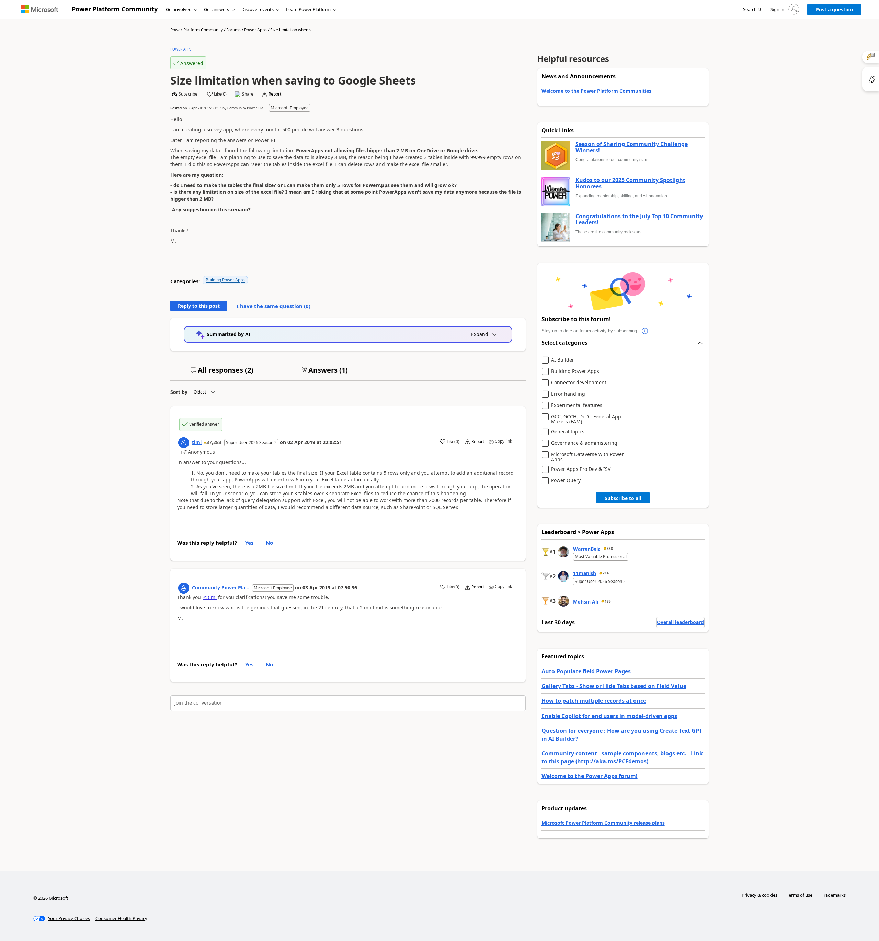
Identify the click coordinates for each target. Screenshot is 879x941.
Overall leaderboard (680, 622)
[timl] (183, 442)
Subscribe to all (623, 498)
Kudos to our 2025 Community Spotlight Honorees (630, 183)
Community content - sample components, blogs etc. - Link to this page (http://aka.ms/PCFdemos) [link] (622, 757)
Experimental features (576, 405)
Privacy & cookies (759, 895)
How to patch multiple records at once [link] (593, 701)
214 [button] (606, 573)
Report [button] (275, 94)
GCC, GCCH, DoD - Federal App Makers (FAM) (586, 419)
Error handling (568, 394)
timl (197, 442)
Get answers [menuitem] (216, 9)
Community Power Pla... (246, 108)
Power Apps (255, 30)
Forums (233, 30)
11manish (584, 573)
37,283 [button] (213, 442)
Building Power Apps (225, 280)
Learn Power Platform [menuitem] (308, 9)
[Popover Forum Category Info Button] (645, 331)
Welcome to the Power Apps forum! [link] (589, 776)
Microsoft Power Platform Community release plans (603, 823)
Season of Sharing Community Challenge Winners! (631, 147)
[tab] (221, 372)
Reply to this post (199, 305)
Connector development (578, 383)
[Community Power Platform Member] (183, 588)
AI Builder (562, 360)
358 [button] (610, 548)
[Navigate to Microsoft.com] (39, 9)
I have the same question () (273, 305)
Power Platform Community (115, 9)
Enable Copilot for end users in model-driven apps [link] (609, 716)
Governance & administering (584, 443)
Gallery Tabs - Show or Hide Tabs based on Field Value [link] (613, 686)
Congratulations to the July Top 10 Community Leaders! (639, 219)
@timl (210, 597)
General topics (567, 432)
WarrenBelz (586, 548)
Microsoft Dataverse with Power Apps (587, 457)
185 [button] (608, 601)
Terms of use (799, 895)
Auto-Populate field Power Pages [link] (586, 671)
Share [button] (247, 94)
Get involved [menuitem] (179, 9)
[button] (752, 9)
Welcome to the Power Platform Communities (596, 91)
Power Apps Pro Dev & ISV (580, 469)
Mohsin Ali (585, 601)
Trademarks (834, 895)
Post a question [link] (834, 9)
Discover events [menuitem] (257, 9)
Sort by (178, 392)
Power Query (566, 481)
